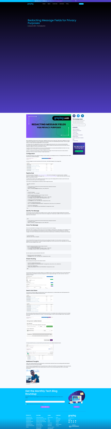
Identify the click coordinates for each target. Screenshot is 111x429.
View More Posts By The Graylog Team (79, 125)
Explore (49, 3)
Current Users (55, 3)
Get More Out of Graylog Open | (53, 1)
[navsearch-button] (75, 1)
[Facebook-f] (75, 422)
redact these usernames (42, 175)
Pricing (67, 3)
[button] (74, 115)
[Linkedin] (69, 421)
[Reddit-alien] (73, 421)
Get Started (62, 3)
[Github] (73, 422)
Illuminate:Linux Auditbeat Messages (50, 176)
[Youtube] (75, 421)
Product (44, 3)
